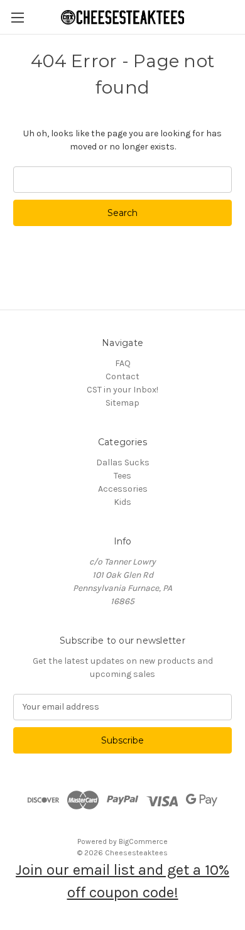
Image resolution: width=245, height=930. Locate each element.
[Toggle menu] (17, 17)
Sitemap (122, 402)
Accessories (123, 489)
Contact (122, 376)
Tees (122, 475)
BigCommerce (143, 841)
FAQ (123, 363)
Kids (122, 502)
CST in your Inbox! (122, 389)
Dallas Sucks (123, 462)
